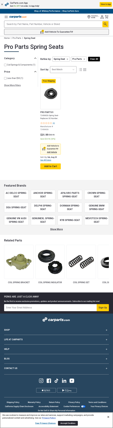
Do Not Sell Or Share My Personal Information (56, 411)
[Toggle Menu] (6, 17)
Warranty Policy (34, 402)
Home (7, 38)
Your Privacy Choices (99, 406)
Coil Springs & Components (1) (21, 65)
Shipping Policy (13, 402)
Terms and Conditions (97, 402)
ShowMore (56, 229)
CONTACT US (10, 368)
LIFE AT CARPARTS (13, 339)
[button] (56, 4)
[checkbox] (5, 65)
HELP (6, 349)
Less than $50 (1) (15, 78)
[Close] (108, 417)
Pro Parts (17, 38)
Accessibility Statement (48, 406)
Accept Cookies (67, 423)
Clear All (94, 59)
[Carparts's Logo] (18, 17)
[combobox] (63, 69)
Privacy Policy (74, 402)
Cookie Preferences (72, 406)
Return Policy (54, 402)
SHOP (7, 330)
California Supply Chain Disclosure (19, 406)
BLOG (7, 359)
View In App (106, 4)
